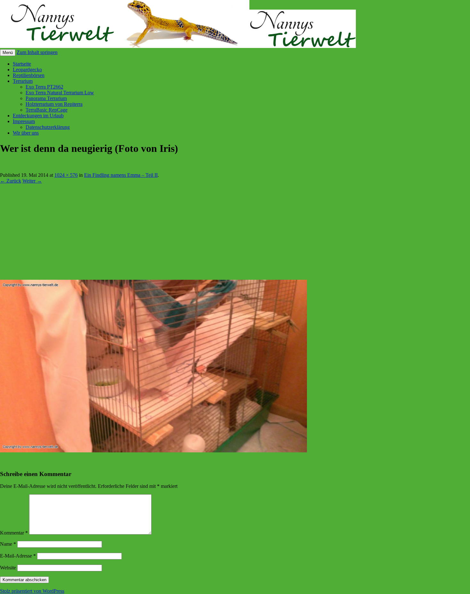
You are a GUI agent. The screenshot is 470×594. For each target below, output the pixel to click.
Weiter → (32, 181)
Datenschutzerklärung (48, 127)
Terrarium (23, 81)
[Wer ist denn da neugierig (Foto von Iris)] (153, 450)
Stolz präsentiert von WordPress (32, 591)
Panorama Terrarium (46, 98)
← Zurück (10, 181)
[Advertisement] (235, 232)
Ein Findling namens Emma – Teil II (121, 175)
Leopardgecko (27, 69)
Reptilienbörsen (28, 75)
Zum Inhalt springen (37, 52)
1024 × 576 (66, 175)
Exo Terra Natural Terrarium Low (60, 92)
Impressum (24, 121)
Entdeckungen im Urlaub (38, 115)
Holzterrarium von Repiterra (54, 104)
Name (8, 544)
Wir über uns (26, 133)
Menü (8, 52)
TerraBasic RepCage (46, 110)
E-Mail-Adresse (18, 556)
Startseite (22, 63)
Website (8, 567)
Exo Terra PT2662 (44, 87)
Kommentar (14, 532)
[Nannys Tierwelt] (178, 46)
